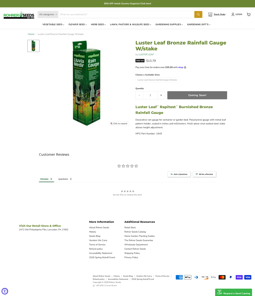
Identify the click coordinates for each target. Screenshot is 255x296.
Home (31, 34)
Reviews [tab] (44, 179)
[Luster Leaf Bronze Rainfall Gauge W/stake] (157, 83)
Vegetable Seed (52, 24)
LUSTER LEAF (146, 54)
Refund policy (96, 248)
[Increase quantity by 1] (161, 95)
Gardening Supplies (169, 24)
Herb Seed (98, 24)
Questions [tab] (63, 179)
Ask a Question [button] (180, 174)
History (92, 231)
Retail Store (130, 227)
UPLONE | (106, 285)
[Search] (198, 14)
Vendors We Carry (98, 240)
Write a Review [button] (206, 174)
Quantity (139, 88)
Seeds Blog (94, 236)
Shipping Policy (132, 253)
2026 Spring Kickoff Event (102, 257)
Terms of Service (97, 244)
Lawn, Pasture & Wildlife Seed (130, 24)
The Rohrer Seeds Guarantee (138, 240)
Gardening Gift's (198, 24)
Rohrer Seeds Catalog (135, 231)
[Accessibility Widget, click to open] (4, 291)
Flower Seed (77, 24)
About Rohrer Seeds (99, 227)
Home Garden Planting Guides (139, 236)
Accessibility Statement (100, 253)
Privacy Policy (131, 257)
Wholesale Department (136, 244)
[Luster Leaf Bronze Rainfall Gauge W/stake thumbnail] (33, 46)
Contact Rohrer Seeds (135, 248)
